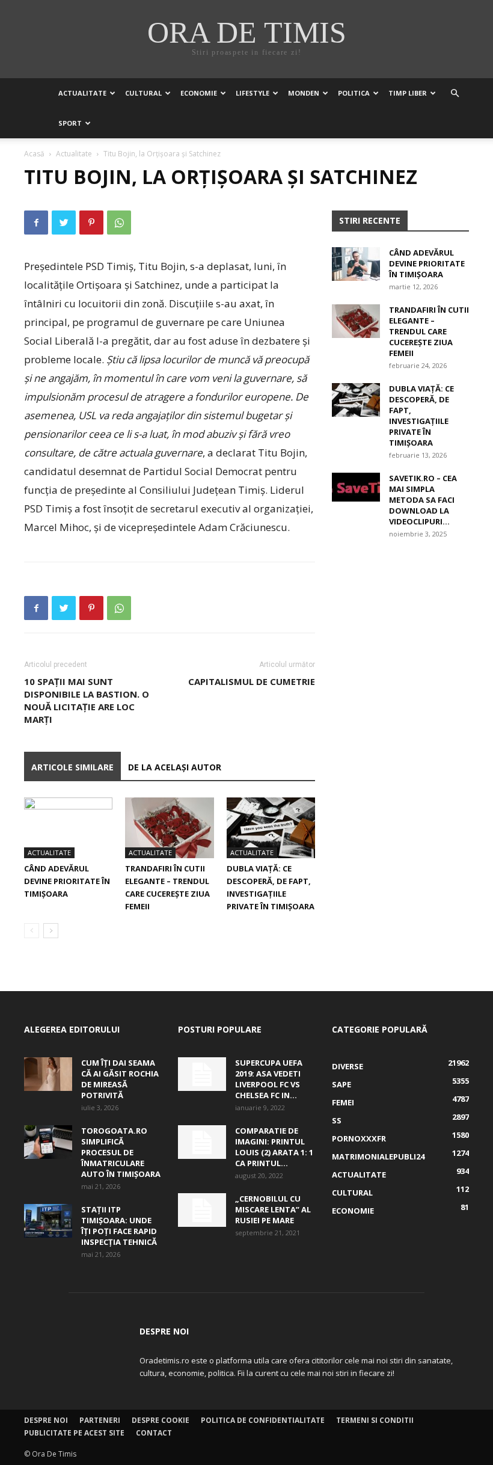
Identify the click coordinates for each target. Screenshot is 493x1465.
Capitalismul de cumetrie (251, 681)
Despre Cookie (160, 1420)
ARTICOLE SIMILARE (72, 767)
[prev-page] (31, 930)
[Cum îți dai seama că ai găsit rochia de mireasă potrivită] (48, 1074)
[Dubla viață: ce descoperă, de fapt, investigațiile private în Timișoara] (271, 827)
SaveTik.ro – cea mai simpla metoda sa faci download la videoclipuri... (423, 500)
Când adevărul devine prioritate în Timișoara (67, 881)
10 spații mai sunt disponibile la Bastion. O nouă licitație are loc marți (86, 700)
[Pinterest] (91, 222)
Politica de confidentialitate (263, 1420)
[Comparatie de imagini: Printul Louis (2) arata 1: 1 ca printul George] (202, 1142)
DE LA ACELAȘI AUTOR (174, 767)
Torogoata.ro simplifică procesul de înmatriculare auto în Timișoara (121, 1152)
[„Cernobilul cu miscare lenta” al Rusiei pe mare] (202, 1210)
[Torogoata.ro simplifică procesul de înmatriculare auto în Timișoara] (48, 1142)
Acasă (34, 154)
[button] (454, 93)
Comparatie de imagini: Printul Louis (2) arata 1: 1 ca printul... (274, 1147)
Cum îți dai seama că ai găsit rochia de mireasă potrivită (120, 1079)
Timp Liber (407, 92)
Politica (354, 92)
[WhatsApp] (119, 222)
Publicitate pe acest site (74, 1433)
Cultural (143, 92)
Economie (198, 92)
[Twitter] (64, 222)
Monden (303, 92)
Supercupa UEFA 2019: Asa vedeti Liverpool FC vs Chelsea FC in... (268, 1079)
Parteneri (99, 1420)
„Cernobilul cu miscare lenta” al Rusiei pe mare (273, 1209)
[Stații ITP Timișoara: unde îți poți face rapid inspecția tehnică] (48, 1221)
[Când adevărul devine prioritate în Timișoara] (68, 827)
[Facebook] (36, 222)
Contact (154, 1433)
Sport (70, 122)
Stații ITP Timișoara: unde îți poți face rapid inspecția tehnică (119, 1225)
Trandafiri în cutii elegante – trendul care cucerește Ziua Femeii (429, 331)
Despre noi (46, 1420)
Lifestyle (252, 92)
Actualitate (82, 92)
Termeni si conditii (375, 1420)
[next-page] (50, 930)
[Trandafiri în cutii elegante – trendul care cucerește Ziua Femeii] (169, 827)
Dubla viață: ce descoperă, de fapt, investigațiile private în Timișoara (421, 415)
